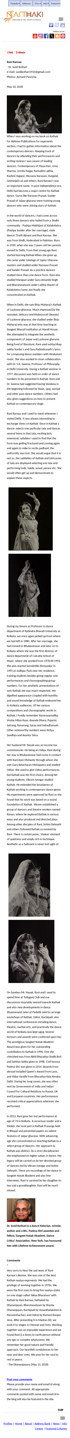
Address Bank (42, 1423)
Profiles (7, 1423)
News (56, 1423)
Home (18, 1423)
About (28, 1423)
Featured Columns (56, 1428)
